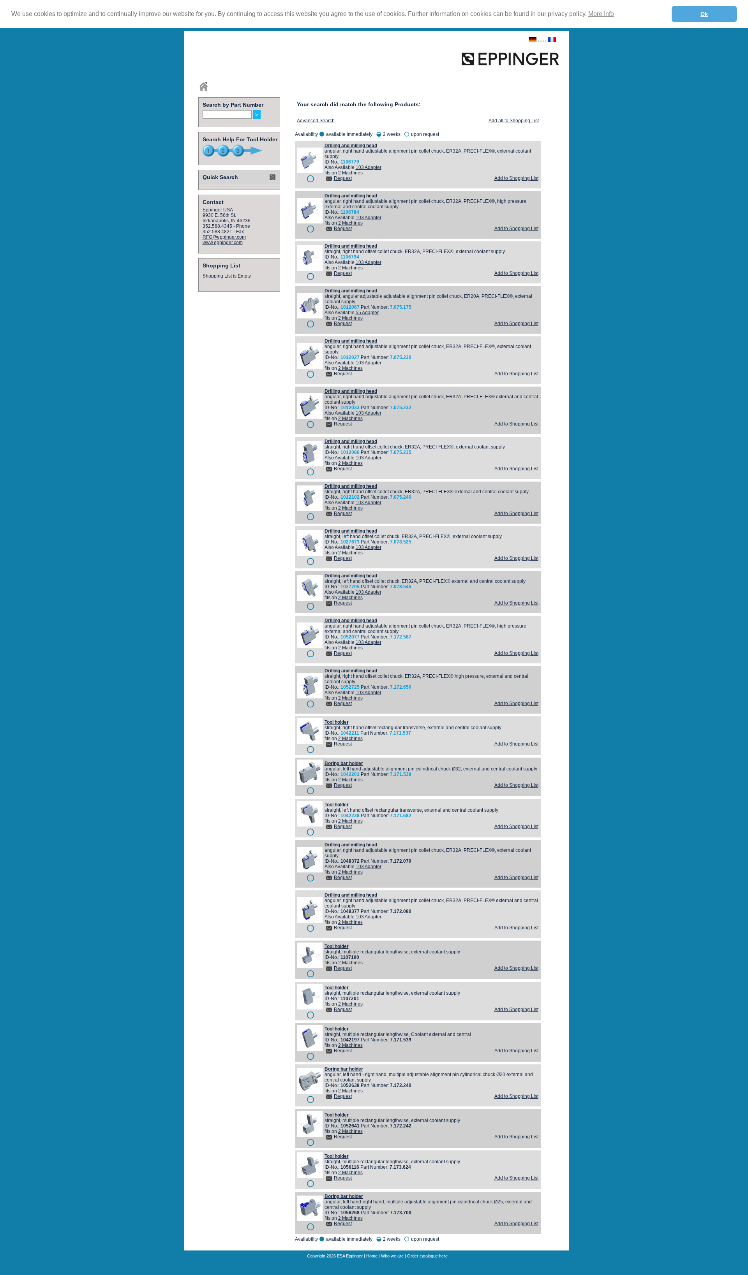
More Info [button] (601, 14)
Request (343, 178)
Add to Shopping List (516, 178)
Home (372, 1256)
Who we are (392, 1256)
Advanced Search (316, 120)
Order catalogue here (427, 1256)
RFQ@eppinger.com (224, 237)
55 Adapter (367, 312)
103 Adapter (368, 167)
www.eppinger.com (223, 242)
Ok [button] (704, 14)
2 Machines (350, 173)
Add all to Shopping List (514, 120)
